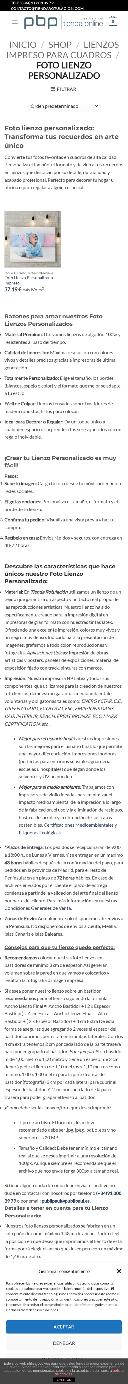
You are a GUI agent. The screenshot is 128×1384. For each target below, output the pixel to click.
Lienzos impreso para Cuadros (62, 49)
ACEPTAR (64, 1380)
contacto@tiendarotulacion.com (47, 8)
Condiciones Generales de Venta (37, 908)
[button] (119, 1271)
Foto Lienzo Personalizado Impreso (28, 280)
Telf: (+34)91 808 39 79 (32, 3)
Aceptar (64, 1326)
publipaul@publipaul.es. (66, 1200)
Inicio (23, 44)
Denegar (64, 1343)
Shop (60, 44)
